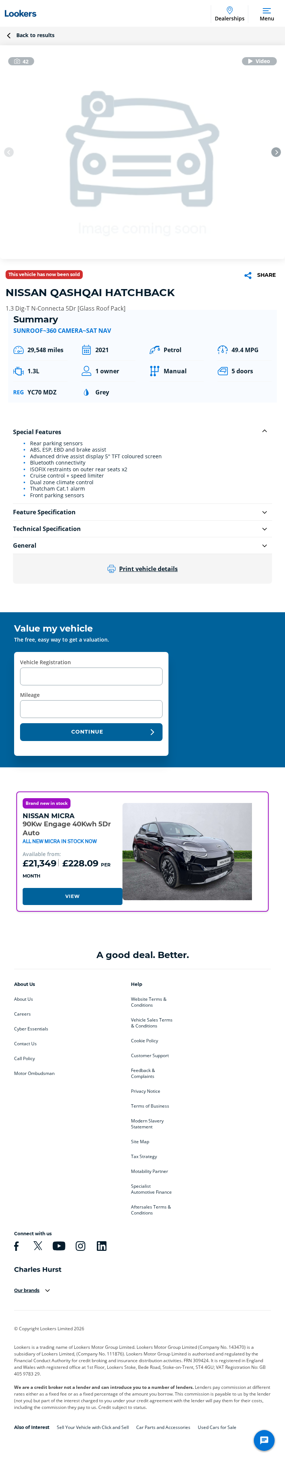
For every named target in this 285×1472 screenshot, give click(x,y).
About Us (23, 999)
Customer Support (150, 1056)
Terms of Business (150, 1106)
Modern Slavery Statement (147, 1124)
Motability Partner (149, 1171)
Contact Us (25, 1044)
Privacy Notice (145, 1091)
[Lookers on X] (36, 1246)
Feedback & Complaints (143, 1073)
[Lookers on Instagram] (79, 1246)
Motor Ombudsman (34, 1073)
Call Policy (24, 1059)
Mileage (30, 694)
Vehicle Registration (45, 662)
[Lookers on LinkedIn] (100, 1246)
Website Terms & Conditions (149, 1002)
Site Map (140, 1142)
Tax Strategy (144, 1157)
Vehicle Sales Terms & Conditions (152, 1023)
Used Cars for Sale (217, 1427)
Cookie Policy (144, 1041)
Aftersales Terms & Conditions (151, 1210)
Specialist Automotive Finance (151, 1189)
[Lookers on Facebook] (15, 1246)
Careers (22, 1014)
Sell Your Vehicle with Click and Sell (93, 1427)
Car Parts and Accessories (163, 1427)
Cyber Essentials (31, 1029)
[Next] (276, 152)
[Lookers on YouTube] (57, 1246)
